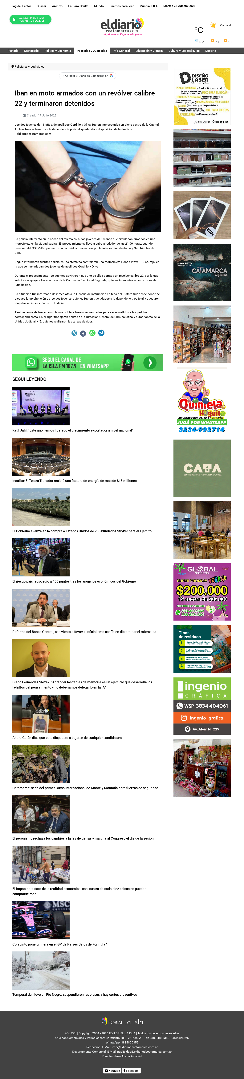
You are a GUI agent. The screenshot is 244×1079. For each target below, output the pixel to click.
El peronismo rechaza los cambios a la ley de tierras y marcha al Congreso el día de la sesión (83, 838)
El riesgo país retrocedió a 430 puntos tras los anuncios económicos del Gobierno (74, 581)
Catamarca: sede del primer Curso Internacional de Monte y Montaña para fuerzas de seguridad (85, 788)
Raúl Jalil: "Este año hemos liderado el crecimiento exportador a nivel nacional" (72, 430)
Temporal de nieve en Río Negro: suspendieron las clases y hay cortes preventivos (74, 995)
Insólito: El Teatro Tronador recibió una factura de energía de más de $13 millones (74, 481)
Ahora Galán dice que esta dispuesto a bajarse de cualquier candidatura (67, 738)
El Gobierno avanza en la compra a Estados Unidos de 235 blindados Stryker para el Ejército (82, 531)
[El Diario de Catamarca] (122, 26)
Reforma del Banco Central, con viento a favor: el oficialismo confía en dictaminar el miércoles (84, 632)
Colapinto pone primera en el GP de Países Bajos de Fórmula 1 (60, 944)
